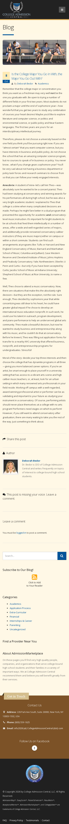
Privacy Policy (16, 820)
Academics (43, 83)
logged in (21, 532)
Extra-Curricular (18, 612)
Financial (14, 616)
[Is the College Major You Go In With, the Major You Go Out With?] (34, 52)
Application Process (20, 608)
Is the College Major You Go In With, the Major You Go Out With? (37, 76)
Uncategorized (17, 629)
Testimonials (32, 820)
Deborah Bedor (25, 83)
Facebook (34, 748)
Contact (46, 820)
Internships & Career (21, 620)
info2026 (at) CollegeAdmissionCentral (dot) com (38, 728)
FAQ (5, 820)
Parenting (15, 625)
